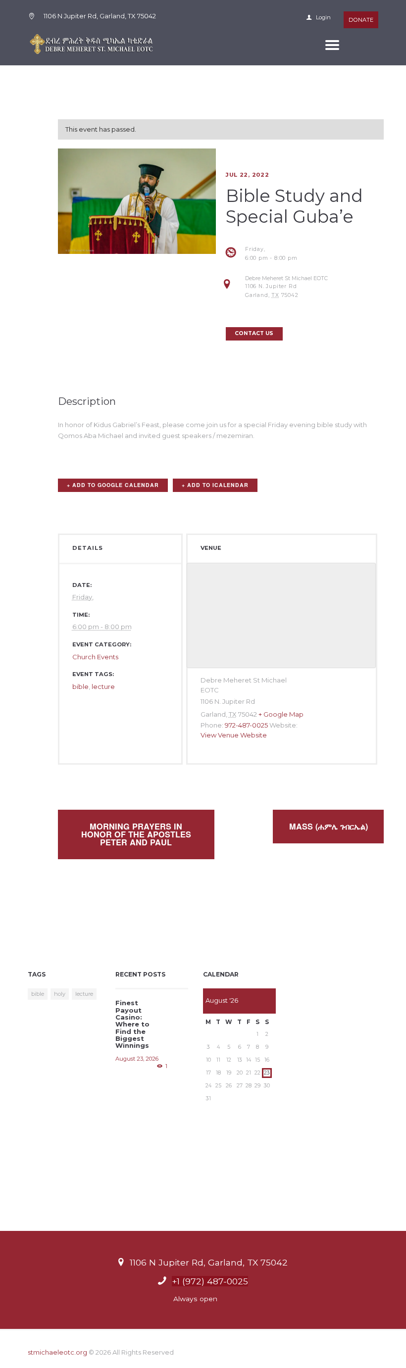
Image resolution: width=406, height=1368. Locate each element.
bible (80, 686)
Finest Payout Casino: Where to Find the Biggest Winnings (132, 1024)
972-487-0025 (246, 725)
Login (322, 17)
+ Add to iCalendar (215, 485)
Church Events (95, 657)
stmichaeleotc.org (57, 1352)
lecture (103, 686)
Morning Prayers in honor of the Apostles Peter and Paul (136, 834)
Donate (361, 19)
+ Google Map (281, 714)
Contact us (254, 333)
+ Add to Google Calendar (113, 485)
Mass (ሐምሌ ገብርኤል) (328, 826)
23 (267, 1073)
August (221, 1000)
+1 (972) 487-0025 (210, 1281)
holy (59, 993)
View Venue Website (234, 735)
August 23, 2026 (136, 1058)
